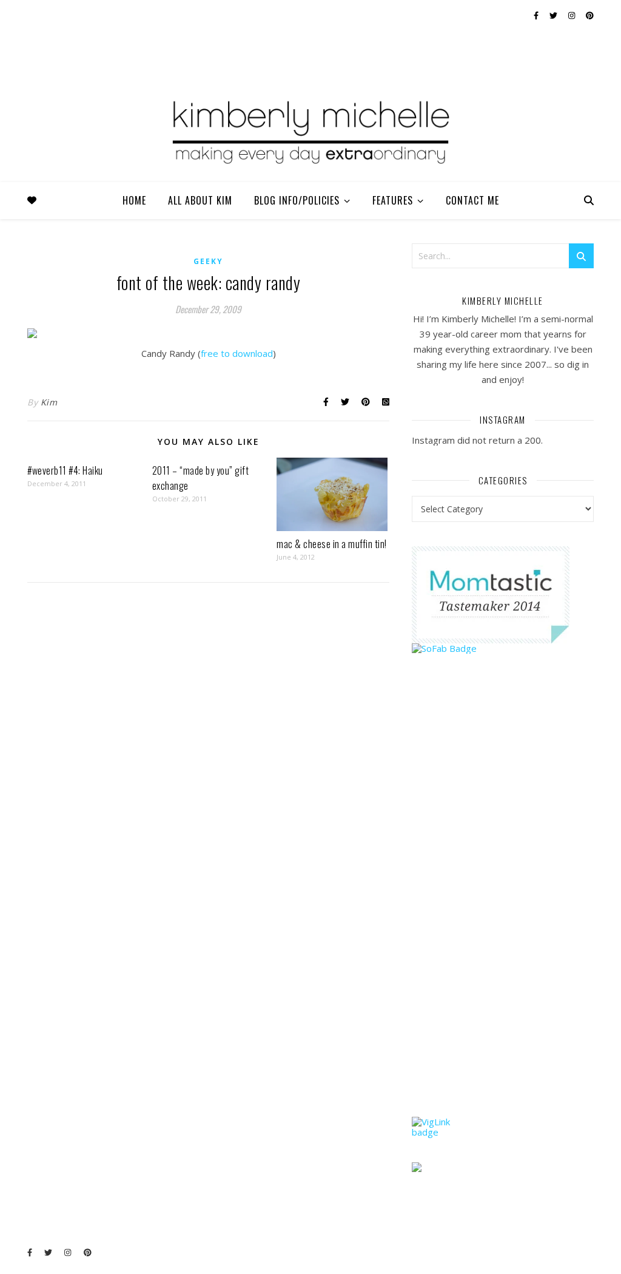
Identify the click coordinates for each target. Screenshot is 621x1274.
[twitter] (554, 15)
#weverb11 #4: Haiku (65, 470)
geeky (208, 261)
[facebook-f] (537, 15)
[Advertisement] (503, 909)
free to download (237, 353)
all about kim (200, 200)
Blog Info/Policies (297, 200)
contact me (472, 200)
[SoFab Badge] (503, 648)
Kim (49, 402)
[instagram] (572, 15)
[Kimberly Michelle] (310, 130)
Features (392, 200)
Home (134, 200)
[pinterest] (590, 15)
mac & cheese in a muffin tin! (332, 544)
